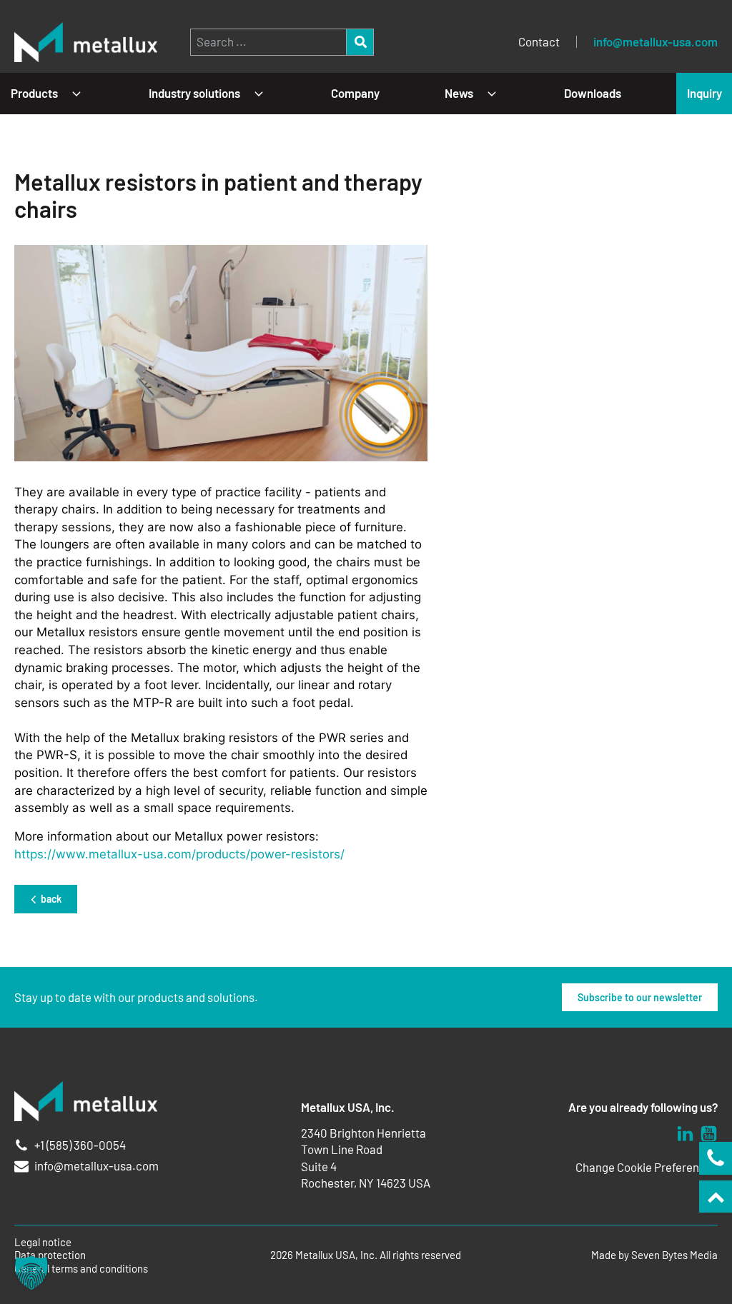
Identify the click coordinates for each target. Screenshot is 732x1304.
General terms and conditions (81, 1268)
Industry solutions (194, 93)
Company (355, 93)
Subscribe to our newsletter (640, 997)
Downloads (592, 93)
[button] (31, 1272)
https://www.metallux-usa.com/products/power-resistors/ (179, 854)
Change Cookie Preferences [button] (646, 1167)
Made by (654, 1255)
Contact (539, 41)
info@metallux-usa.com (655, 42)
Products (34, 93)
